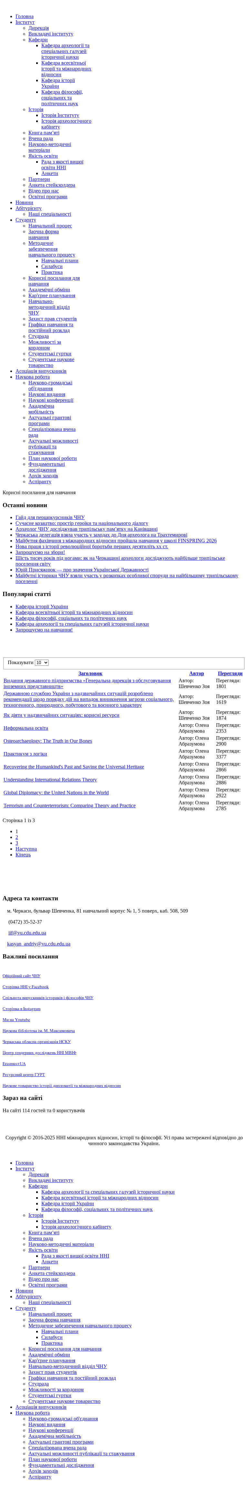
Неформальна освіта (26, 728)
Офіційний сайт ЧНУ (21, 975)
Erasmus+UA (14, 1063)
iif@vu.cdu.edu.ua (27, 933)
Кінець (23, 854)
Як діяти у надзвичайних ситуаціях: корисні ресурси (61, 715)
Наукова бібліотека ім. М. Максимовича (39, 1030)
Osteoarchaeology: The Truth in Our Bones (48, 741)
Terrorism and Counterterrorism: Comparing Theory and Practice (70, 805)
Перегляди (230, 673)
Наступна (26, 849)
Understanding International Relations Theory (50, 779)
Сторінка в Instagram (21, 1008)
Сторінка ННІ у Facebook (26, 986)
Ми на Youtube (16, 1019)
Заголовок (90, 673)
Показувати (21, 662)
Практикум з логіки (25, 754)
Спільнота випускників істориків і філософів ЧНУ (48, 997)
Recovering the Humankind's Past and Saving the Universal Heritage (74, 766)
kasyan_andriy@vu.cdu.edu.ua (38, 943)
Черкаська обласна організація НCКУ (37, 1041)
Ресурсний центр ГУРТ (24, 1074)
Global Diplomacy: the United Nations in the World (56, 792)
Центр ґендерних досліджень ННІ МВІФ (39, 1052)
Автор (196, 673)
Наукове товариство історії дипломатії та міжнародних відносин (62, 1085)
